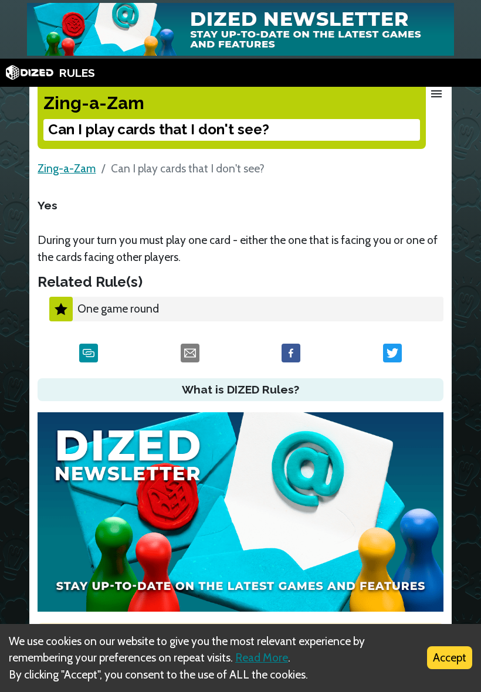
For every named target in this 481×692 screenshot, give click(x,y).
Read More (261, 657)
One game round (118, 308)
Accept (449, 657)
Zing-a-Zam (67, 168)
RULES (77, 72)
